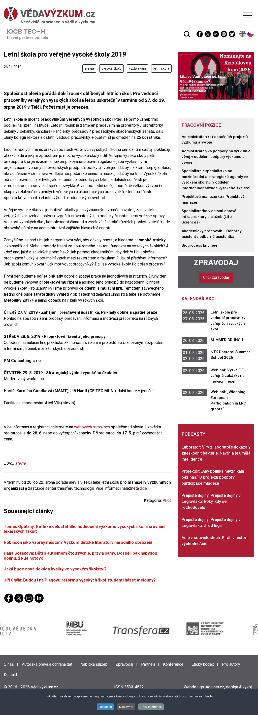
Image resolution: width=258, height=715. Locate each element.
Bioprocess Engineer (200, 245)
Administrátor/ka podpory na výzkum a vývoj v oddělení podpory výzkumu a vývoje (216, 157)
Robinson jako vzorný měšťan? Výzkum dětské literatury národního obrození (78, 542)
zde (143, 488)
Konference (173, 664)
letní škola (161, 68)
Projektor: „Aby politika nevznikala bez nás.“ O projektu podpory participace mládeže (213, 477)
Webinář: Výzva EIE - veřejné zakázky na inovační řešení (228, 376)
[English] (242, 34)
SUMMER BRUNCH (227, 340)
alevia (89, 68)
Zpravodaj (216, 262)
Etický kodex (202, 664)
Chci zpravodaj (216, 277)
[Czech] (250, 34)
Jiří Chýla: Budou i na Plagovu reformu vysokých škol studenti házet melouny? (80, 580)
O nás (9, 664)
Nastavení (126, 706)
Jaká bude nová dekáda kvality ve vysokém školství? (55, 568)
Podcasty (193, 434)
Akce (167, 500)
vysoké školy (111, 68)
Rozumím (105, 706)
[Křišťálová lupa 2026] (216, 75)
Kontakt (10, 674)
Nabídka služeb (94, 664)
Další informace (151, 706)
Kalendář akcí (199, 298)
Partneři (148, 664)
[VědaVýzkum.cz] (128, 14)
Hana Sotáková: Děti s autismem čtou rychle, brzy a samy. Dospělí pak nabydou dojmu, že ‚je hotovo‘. (80, 555)
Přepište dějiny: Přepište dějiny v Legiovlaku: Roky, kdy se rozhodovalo (211, 501)
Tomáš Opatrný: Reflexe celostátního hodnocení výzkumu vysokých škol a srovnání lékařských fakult (84, 529)
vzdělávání (137, 68)
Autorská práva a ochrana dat (47, 664)
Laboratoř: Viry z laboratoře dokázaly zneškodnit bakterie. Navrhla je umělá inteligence (216, 453)
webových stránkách (92, 427)
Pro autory (231, 664)
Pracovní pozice (201, 125)
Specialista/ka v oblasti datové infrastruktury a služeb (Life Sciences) (209, 217)
